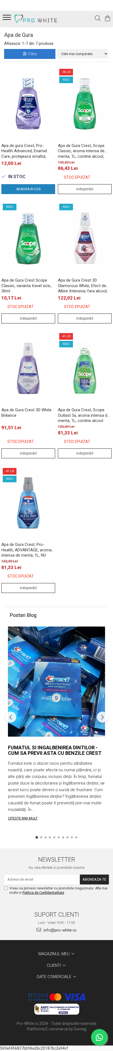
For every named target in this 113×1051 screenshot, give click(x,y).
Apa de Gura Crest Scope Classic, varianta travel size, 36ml (26, 285)
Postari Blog (23, 615)
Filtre (32, 54)
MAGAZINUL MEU (54, 953)
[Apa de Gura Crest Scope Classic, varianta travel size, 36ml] (28, 238)
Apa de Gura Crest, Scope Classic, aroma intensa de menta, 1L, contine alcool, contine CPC (81, 151)
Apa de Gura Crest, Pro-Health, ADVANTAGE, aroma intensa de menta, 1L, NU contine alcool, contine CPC (26, 549)
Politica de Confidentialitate (43, 893)
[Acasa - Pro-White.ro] (36, 18)
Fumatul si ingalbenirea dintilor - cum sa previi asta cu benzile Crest (54, 750)
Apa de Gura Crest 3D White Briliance (26, 412)
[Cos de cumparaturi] (107, 18)
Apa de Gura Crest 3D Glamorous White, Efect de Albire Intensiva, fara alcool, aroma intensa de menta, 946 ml (84, 285)
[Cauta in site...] (98, 18)
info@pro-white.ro (60, 930)
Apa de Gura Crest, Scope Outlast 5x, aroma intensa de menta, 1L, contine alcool (83, 415)
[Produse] (7, 19)
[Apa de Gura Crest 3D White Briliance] (28, 368)
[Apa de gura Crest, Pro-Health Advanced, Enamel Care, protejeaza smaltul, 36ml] (28, 103)
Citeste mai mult (23, 818)
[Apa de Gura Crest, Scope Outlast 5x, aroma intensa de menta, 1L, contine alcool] (85, 368)
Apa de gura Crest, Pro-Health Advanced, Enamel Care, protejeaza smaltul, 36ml (24, 151)
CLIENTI (54, 965)
